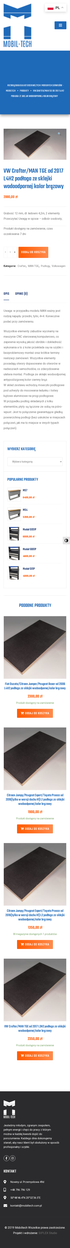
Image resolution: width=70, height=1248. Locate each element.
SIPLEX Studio (48, 1233)
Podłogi (45, 266)
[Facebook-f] (6, 1158)
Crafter (22, 266)
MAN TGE (33, 266)
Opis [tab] (6, 294)
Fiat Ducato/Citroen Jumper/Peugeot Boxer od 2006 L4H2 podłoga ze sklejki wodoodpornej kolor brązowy (35, 686)
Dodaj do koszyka (33, 252)
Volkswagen (59, 266)
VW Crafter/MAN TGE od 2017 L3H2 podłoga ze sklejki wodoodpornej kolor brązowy (35, 1029)
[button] (60, 25)
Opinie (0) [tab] (21, 294)
